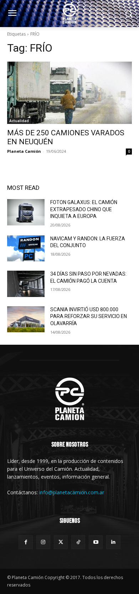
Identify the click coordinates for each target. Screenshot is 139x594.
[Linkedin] (113, 542)
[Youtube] (96, 542)
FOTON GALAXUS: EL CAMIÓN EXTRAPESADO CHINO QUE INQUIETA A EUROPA (83, 209)
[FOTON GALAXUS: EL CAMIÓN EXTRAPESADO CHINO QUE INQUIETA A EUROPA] (26, 212)
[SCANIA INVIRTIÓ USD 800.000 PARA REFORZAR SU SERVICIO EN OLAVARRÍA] (26, 319)
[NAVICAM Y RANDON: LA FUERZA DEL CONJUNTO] (26, 248)
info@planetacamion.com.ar (71, 492)
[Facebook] (25, 542)
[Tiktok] (78, 542)
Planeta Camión (24, 151)
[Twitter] (61, 542)
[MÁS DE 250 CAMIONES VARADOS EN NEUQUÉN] (69, 93)
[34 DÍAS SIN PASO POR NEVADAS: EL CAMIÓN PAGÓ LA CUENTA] (26, 284)
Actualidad (19, 120)
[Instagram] (43, 542)
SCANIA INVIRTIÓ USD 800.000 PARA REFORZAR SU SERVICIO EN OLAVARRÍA (88, 316)
